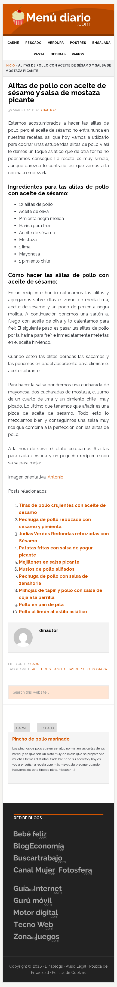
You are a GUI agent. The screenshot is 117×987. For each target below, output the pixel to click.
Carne (35, 664)
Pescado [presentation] (46, 728)
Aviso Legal (76, 966)
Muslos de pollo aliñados (47, 569)
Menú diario (58, 17)
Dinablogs (54, 966)
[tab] (19, 728)
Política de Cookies (69, 972)
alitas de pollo (76, 669)
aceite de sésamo (47, 669)
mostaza (99, 669)
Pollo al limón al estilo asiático (53, 611)
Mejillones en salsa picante (49, 562)
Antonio (55, 477)
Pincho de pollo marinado (41, 739)
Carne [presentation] (21, 728)
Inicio (10, 65)
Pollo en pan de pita (41, 604)
